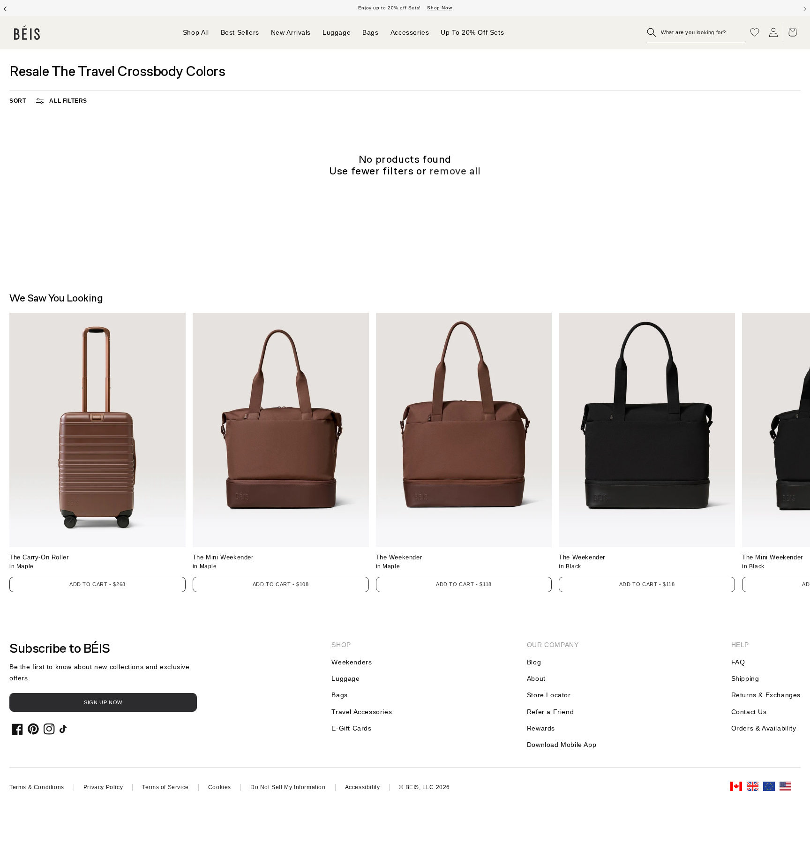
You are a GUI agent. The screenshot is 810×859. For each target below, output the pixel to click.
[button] (696, 32)
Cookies (219, 787)
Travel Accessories (361, 712)
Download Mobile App (561, 744)
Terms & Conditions (36, 787)
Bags (339, 695)
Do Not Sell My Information (288, 787)
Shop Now (439, 7)
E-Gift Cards (351, 728)
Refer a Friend (550, 712)
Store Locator (549, 695)
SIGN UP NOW (103, 702)
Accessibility (362, 787)
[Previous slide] (5, 8)
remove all (455, 171)
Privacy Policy (103, 787)
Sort (17, 101)
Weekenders (351, 662)
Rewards (541, 728)
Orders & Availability (763, 728)
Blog (534, 662)
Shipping (745, 678)
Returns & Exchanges (766, 695)
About (536, 678)
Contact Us (749, 712)
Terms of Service (165, 787)
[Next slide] (805, 8)
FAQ (738, 662)
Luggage (345, 678)
